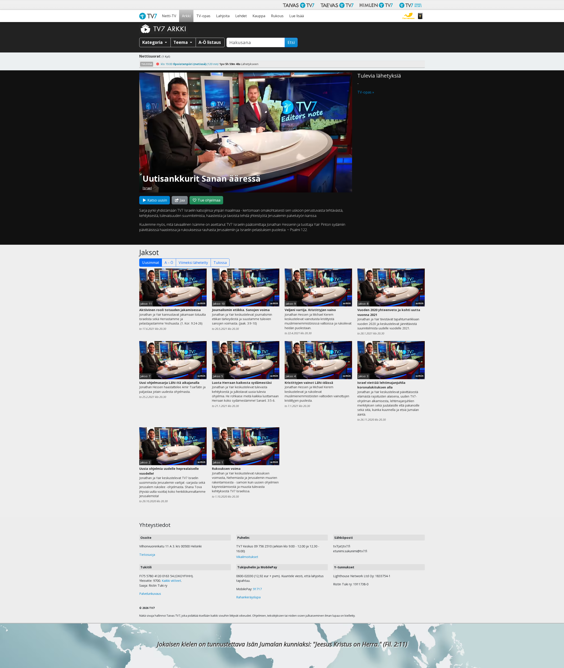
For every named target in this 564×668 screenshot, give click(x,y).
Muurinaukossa (408, 16)
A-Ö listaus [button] (210, 42)
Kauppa (258, 15)
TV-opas (203, 15)
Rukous (277, 15)
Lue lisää (296, 15)
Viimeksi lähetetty (193, 262)
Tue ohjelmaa (208, 200)
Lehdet (241, 15)
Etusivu (149, 16)
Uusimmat (150, 262)
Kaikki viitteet (171, 580)
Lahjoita (223, 15)
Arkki (186, 15)
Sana (420, 16)
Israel (147, 188)
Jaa (182, 200)
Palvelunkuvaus (150, 593)
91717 (257, 589)
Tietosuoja (147, 554)
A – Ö (169, 262)
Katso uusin (157, 200)
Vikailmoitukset (247, 557)
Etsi (291, 42)
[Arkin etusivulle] (163, 28)
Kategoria (153, 42)
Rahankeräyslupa (248, 597)
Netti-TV (169, 15)
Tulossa (220, 262)
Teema (181, 42)
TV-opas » (365, 92)
